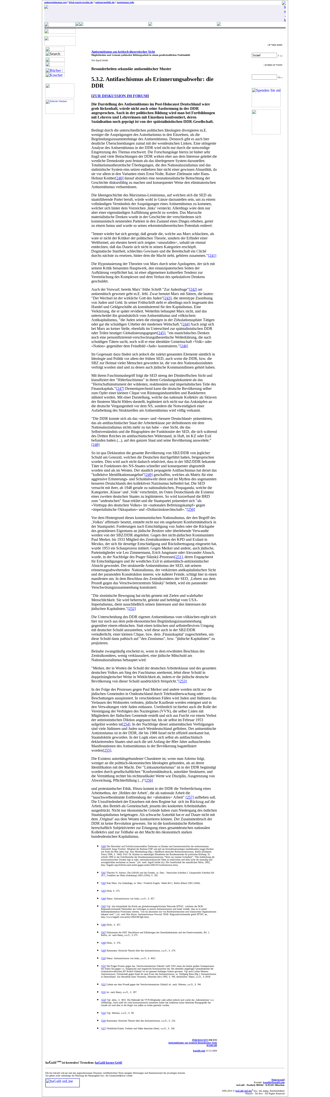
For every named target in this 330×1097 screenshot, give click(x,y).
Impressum (278, 1079)
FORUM (211, 1045)
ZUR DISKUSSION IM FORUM (120, 96)
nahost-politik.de (105, 2)
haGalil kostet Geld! (108, 1062)
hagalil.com (199, 1050)
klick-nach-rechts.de (81, 2)
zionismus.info (125, 2)
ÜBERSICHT (200, 1040)
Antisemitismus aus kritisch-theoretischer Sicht (123, 51)
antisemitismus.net (55, 2)
